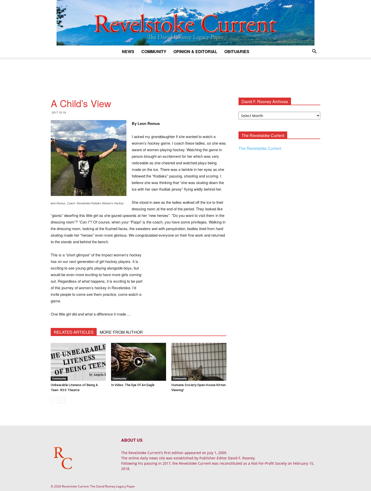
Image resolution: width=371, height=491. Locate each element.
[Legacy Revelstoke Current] (185, 23)
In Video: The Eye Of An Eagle (132, 385)
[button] (314, 52)
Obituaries (236, 51)
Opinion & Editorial (195, 51)
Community (153, 51)
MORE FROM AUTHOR (121, 332)
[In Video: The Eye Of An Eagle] (138, 362)
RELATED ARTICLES (74, 332)
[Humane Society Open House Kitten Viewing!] (198, 362)
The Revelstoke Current (259, 148)
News (128, 51)
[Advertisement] (185, 75)
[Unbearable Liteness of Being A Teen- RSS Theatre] (78, 362)
